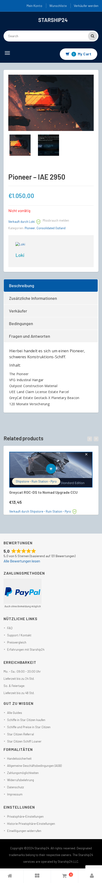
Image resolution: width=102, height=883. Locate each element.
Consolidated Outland (51, 228)
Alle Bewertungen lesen (22, 561)
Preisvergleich (16, 642)
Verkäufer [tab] (18, 310)
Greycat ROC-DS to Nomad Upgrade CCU (43, 492)
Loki (19, 255)
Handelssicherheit (19, 758)
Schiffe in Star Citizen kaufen (26, 720)
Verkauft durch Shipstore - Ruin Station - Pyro (40, 511)
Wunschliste (58, 6)
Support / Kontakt (19, 635)
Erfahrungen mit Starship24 (25, 649)
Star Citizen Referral (20, 734)
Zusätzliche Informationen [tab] (33, 298)
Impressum (15, 794)
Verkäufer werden (86, 6)
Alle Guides (14, 713)
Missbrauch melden (56, 220)
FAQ (10, 628)
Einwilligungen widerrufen (24, 831)
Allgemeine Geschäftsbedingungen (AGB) (34, 766)
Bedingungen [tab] (21, 323)
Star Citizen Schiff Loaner (24, 741)
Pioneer (30, 228)
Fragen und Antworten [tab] (29, 336)
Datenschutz (15, 787)
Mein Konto (34, 6)
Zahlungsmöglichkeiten (23, 773)
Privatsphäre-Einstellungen (25, 816)
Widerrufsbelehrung (20, 780)
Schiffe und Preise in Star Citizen (29, 727)
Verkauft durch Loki (21, 221)
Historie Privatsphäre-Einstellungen (31, 824)
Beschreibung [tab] (21, 285)
